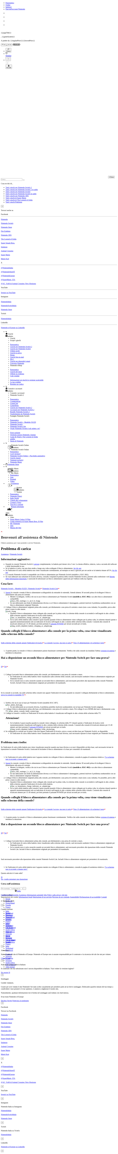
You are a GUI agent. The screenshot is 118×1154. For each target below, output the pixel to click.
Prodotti (13, 479)
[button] (61, 334)
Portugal (9, 932)
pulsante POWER (57, 624)
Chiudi (3, 958)
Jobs (11, 526)
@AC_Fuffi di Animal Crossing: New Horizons (18, 284)
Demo (12, 355)
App (11, 477)
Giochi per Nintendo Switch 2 (21, 347)
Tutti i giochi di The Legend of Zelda (19, 200)
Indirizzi (9, 7)
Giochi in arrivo (16, 353)
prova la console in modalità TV (12, 695)
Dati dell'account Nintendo (15, 9)
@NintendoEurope (8, 276)
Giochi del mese (16, 372)
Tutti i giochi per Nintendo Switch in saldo (21, 194)
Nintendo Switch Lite (18, 426)
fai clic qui (77, 568)
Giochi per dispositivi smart (20, 361)
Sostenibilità (74, 897)
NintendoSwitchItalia (8, 306)
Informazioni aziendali (35, 895)
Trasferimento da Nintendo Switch (22, 414)
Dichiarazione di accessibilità (89, 897)
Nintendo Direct (16, 496)
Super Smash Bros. (8, 243)
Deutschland (10, 903)
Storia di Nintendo (17, 441)
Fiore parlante (15, 433)
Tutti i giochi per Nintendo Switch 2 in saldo (22, 190)
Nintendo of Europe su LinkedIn (13, 328)
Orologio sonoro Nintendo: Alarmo (23, 435)
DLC (12, 359)
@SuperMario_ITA (8, 280)
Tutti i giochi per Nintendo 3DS (17, 196)
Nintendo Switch (7, 223)
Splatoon (4, 247)
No (5, 667)
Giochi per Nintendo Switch (20, 349)
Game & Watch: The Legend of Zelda (24, 437)
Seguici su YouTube (8, 293)
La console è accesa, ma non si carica (57, 643)
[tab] (59, 891)
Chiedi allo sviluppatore (18, 500)
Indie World (14, 498)
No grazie (5, 973)
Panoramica (10, 3)
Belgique (9, 915)
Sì (1, 667)
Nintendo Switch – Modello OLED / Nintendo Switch (20, 589)
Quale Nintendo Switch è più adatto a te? (25, 428)
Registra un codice (17, 384)
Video (12, 481)
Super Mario (5, 255)
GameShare (14, 406)
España (8, 905)
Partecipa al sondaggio (20, 1001)
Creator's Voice (15, 502)
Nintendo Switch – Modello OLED (23, 422)
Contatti (104, 897)
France (8, 907)
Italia (7, 911)
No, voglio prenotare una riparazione (14, 879)
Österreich (9, 928)
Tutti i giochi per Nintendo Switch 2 (19, 187)
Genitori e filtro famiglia (9, 895)
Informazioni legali (25, 897)
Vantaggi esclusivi (16, 460)
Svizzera (9, 961)
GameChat (14, 403)
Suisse (8, 936)
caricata (36, 564)
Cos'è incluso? (15, 454)
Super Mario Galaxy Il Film (20, 519)
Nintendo (4, 219)
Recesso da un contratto (61, 897)
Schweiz (9, 956)
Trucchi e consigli (16, 505)
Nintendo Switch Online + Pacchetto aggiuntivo (27, 456)
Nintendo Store (6, 227)
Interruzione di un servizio (42, 897)
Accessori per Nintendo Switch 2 (22, 410)
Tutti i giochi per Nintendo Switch (18, 192)
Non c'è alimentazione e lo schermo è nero (88, 643)
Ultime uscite (15, 351)
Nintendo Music (16, 462)
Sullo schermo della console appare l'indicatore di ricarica (22, 643)
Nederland (9, 948)
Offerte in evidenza (17, 374)
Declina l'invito (6, 1001)
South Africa (10, 930)
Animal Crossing (7, 251)
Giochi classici (15, 458)
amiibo (12, 439)
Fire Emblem (5, 231)
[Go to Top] (59, 532)
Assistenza (5, 554)
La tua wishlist (15, 382)
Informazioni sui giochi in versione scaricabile (26, 380)
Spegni (8, 593)
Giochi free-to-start (17, 357)
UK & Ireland (11, 940)
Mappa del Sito (15, 528)
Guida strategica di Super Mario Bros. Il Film (26, 521)
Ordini (8, 5)
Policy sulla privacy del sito (57, 895)
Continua (9, 958)
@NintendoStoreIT (8, 272)
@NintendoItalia (7, 268)
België (8, 899)
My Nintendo (15, 524)
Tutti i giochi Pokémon (14, 202)
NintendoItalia (6, 302)
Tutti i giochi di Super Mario (16, 198)
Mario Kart (5, 259)
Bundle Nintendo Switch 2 (20, 412)
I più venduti (14, 376)
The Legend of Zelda (8, 239)
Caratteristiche (15, 401)
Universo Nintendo (17, 363)
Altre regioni (10, 967)
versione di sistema (107, 651)
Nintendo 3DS (6, 235)
